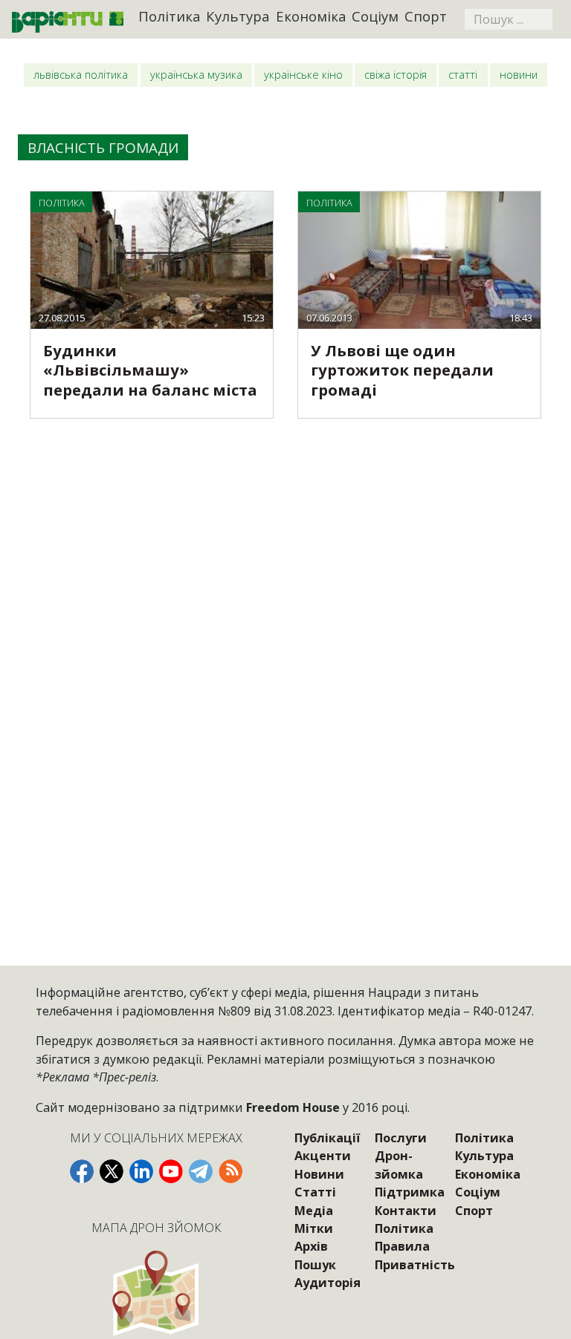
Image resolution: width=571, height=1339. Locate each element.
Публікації (327, 1138)
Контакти (405, 1210)
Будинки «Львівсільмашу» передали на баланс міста (150, 370)
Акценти (322, 1156)
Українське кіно (303, 74)
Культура (238, 16)
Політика (169, 16)
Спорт (425, 16)
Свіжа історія (395, 74)
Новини (519, 74)
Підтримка (410, 1192)
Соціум (375, 16)
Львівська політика (80, 74)
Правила (402, 1246)
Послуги (401, 1138)
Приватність (415, 1265)
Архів (311, 1246)
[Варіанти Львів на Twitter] (111, 1171)
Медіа (313, 1210)
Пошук (315, 1265)
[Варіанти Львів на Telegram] (201, 1171)
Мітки (313, 1228)
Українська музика (196, 74)
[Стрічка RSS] (230, 1171)
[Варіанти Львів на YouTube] (171, 1171)
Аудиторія (327, 1282)
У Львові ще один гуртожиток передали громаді (402, 370)
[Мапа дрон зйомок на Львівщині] (156, 1292)
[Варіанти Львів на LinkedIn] (141, 1171)
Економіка (311, 16)
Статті (462, 74)
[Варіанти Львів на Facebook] (82, 1171)
